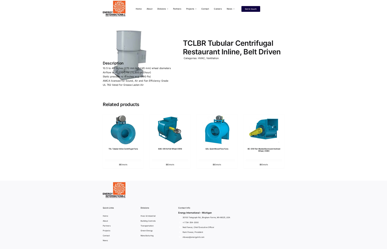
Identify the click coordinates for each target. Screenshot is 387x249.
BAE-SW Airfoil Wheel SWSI (170, 149)
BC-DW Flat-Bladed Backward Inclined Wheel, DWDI (264, 150)
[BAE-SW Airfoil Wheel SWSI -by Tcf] (170, 130)
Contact (106, 235)
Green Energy (147, 230)
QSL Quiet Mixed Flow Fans (216, 149)
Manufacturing (147, 235)
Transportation (147, 226)
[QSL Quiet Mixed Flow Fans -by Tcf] (217, 130)
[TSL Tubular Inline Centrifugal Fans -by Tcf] (123, 130)
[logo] (114, 1)
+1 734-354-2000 (191, 222)
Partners (107, 226)
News (105, 240)
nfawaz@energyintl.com (193, 237)
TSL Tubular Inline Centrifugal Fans (123, 149)
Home (105, 216)
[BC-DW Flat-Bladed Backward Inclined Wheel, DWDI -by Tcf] (264, 130)
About (105, 221)
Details (124, 164)
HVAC (201, 58)
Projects (106, 230)
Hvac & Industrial (148, 216)
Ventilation (212, 58)
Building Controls (148, 221)
